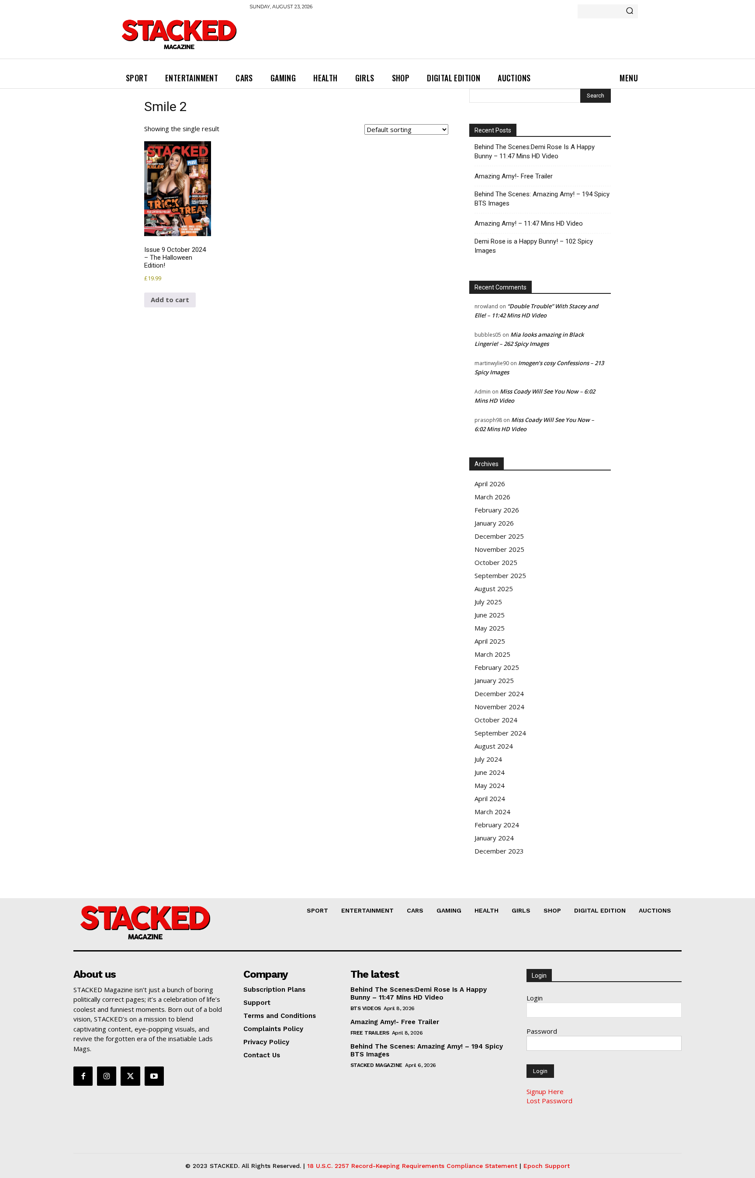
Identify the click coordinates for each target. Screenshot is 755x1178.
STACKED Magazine (376, 1065)
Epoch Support (546, 1165)
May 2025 (489, 628)
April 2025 (489, 641)
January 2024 (494, 837)
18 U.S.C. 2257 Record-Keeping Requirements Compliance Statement (412, 1165)
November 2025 (499, 549)
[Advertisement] (408, 39)
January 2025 (494, 680)
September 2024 (500, 732)
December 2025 (499, 536)
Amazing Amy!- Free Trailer (513, 176)
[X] (130, 1076)
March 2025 (492, 654)
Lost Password (549, 1100)
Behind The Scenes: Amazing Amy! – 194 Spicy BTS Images (542, 198)
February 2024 (496, 824)
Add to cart (170, 299)
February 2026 (496, 509)
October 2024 (495, 719)
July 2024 (488, 759)
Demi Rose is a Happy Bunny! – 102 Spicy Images (533, 245)
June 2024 (489, 772)
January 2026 (494, 523)
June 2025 (489, 614)
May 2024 (489, 785)
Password (541, 1031)
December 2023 (499, 851)
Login (534, 997)
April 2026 (489, 483)
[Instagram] (106, 1076)
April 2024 (489, 798)
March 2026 (492, 496)
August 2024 (493, 746)
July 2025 (488, 601)
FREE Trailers (369, 1033)
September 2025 (500, 575)
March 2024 (492, 811)
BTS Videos (365, 1008)
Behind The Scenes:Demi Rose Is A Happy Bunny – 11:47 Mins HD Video (534, 151)
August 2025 (493, 588)
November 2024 (499, 706)
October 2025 (495, 562)
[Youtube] (154, 1076)
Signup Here (545, 1091)
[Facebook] (83, 1076)
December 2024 (499, 693)
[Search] (629, 11)
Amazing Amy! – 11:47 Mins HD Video (528, 223)
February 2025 (496, 667)
